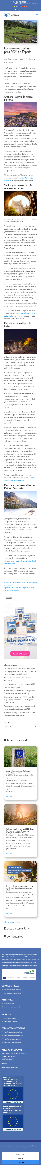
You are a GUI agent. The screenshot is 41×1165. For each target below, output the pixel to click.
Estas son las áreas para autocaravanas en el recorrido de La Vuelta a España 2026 (19, 888)
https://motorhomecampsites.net (13, 1035)
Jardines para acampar (10, 1021)
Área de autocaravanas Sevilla (12, 989)
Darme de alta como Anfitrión (12, 1007)
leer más (9, 796)
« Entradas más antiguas (12, 922)
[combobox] (20, 726)
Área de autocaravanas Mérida (12, 993)
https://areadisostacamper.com (12, 1042)
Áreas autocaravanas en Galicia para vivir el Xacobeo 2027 (18, 772)
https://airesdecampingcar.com (12, 1039)
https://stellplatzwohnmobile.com (13, 1032)
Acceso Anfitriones (9, 1003)
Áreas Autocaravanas (10, 1018)
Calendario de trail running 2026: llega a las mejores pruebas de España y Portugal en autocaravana (19, 700)
